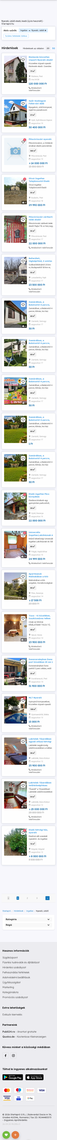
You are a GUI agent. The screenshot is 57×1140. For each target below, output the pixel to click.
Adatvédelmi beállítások (16, 977)
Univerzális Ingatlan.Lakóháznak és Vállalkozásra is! (41, 535)
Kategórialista (10, 992)
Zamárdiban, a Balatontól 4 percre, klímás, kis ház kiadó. (40, 305)
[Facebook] (5, 1055)
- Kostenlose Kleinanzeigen (24, 1036)
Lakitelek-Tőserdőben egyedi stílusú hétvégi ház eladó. (40, 742)
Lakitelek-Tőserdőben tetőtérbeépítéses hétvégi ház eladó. (40, 785)
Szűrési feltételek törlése (16, 36)
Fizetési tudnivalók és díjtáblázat (21, 962)
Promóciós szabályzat (15, 997)
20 (48, 48)
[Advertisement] (28, 877)
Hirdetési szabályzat (14, 967)
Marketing (8, 987)
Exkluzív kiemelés (12, 1014)
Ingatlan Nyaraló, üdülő (32, 30)
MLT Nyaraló (35, 697)
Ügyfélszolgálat (11, 982)
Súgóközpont (10, 957)
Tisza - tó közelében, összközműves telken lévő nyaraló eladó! (39, 618)
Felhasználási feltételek (15, 972)
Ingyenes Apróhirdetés (15, 1120)
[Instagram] (13, 1055)
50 (53, 48)
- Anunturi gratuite (19, 1031)
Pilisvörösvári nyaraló (40, 139)
